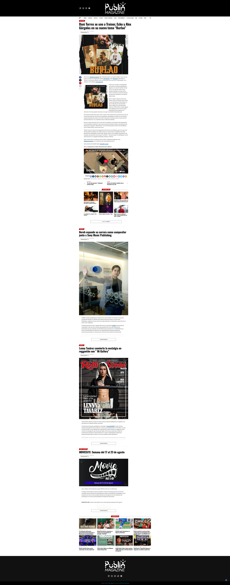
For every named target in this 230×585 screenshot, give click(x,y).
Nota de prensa (84, 32)
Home (136, 18)
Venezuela (90, 18)
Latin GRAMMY (111, 426)
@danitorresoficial (94, 77)
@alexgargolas (99, 82)
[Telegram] (121, 176)
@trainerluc (106, 78)
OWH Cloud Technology (124, 583)
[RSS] (102, 176)
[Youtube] (114, 176)
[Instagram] (105, 176)
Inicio (145, 18)
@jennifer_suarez (104, 144)
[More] (126, 176)
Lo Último (140, 18)
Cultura (101, 18)
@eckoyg (115, 78)
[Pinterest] (98, 176)
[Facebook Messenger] (112, 176)
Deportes (95, 18)
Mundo (85, 18)
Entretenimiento (121, 18)
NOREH (114, 325)
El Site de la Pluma (130, 18)
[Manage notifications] (226, 580)
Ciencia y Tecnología (108, 18)
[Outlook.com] (119, 176)
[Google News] (123, 176)
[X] (93, 176)
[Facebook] (91, 176)
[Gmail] (116, 176)
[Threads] (107, 176)
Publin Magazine (111, 583)
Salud (115, 18)
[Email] (109, 176)
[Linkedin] (95, 176)
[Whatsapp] (100, 176)
